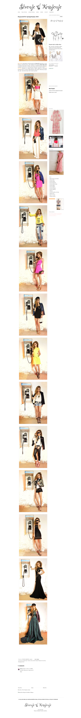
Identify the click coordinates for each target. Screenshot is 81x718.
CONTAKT (51, 699)
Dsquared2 (37, 63)
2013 (21, 660)
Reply (21, 671)
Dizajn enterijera (52, 196)
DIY (22, 699)
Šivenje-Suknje (52, 181)
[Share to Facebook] (37, 659)
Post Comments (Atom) (26, 689)
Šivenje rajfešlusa (53, 189)
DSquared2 (40, 660)
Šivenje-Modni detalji (53, 184)
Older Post (44, 687)
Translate (56, 66)
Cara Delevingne (24, 660)
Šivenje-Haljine (52, 186)
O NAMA (20, 699)
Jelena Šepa (44, 660)
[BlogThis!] (35, 659)
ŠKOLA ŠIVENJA (24, 12)
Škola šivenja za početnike (54, 178)
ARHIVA (37, 12)
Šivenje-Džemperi (53, 188)
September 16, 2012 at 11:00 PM (27, 668)
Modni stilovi (52, 193)
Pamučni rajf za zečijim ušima (55, 44)
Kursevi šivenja (52, 194)
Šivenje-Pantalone (53, 182)
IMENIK (41, 12)
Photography (20, 661)
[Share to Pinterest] (38, 659)
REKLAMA (26, 699)
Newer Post (20, 687)
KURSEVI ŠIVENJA (31, 12)
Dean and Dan (33, 660)
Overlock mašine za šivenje (54, 192)
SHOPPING (33, 699)
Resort (23, 661)
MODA (19, 12)
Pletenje (51, 190)
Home (32, 687)
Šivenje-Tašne (52, 179)
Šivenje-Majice (52, 185)
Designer (37, 660)
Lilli (21, 668)
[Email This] (34, 659)
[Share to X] (36, 659)
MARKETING (51, 12)
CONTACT (46, 12)
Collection (29, 660)
